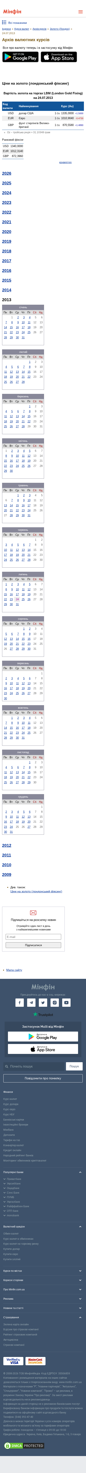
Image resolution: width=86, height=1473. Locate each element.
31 (23, 337)
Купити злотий (11, 1259)
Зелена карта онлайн (16, 1324)
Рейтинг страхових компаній (20, 1334)
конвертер (65, 162)
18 (29, 327)
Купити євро (10, 1254)
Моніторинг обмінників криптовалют (24, 1160)
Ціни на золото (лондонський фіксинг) (36, 891)
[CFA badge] (57, 1361)
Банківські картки (13, 1119)
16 (17, 327)
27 (17, 382)
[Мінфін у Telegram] (31, 1002)
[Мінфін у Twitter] (43, 1002)
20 (17, 376)
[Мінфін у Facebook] (19, 1002)
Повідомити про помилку (43, 1078)
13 (17, 371)
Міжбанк (8, 1129)
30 (17, 337)
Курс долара (10, 1104)
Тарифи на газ (11, 1140)
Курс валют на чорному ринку (21, 1243)
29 (11, 337)
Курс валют (10, 1099)
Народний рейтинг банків (18, 1155)
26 (11, 382)
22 (11, 332)
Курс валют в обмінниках (18, 1238)
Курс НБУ (8, 1114)
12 (11, 371)
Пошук (74, 1066)
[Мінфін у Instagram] (55, 1002)
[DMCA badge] (43, 1446)
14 (5, 327)
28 (5, 337)
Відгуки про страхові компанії (21, 1329)
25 (29, 332)
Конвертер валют (13, 1145)
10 (23, 322)
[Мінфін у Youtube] (66, 1002)
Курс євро (9, 1109)
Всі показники (17, 22)
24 (23, 332)
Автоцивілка (10, 1339)
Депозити (9, 1135)
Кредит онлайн (12, 1150)
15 (11, 327)
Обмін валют (11, 1233)
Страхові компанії (13, 1345)
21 (5, 332)
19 (11, 376)
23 (17, 332)
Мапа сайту (14, 970)
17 (23, 327)
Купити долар (11, 1249)
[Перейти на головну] (12, 11)
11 (29, 322)
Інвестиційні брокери (15, 1124)
